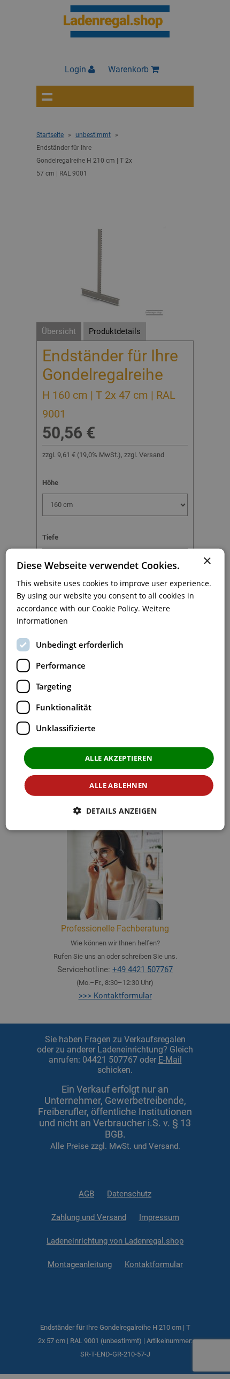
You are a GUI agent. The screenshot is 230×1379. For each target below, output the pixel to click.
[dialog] (115, 689)
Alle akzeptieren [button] (118, 758)
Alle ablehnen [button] (118, 785)
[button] (115, 811)
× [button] (207, 561)
